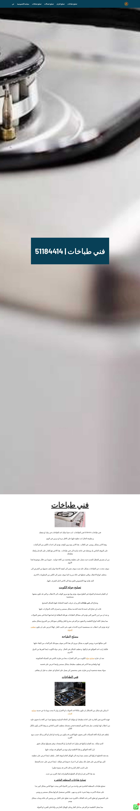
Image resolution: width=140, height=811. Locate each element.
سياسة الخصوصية (23, 4)
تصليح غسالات (49, 4)
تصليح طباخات (72, 4)
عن (13, 4)
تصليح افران (61, 4)
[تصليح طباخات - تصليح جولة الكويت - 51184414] (125, 4)
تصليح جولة (90, 658)
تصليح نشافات (36, 4)
